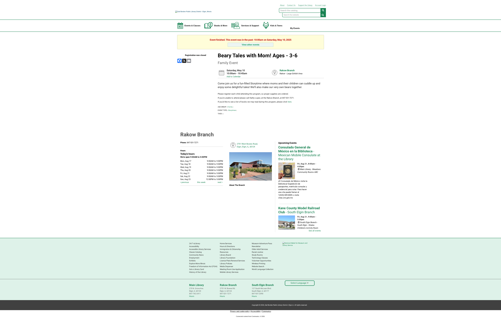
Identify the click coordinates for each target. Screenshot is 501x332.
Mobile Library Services (229, 272)
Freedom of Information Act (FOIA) (203, 266)
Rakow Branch (287, 70)
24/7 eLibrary (194, 243)
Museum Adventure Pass (262, 243)
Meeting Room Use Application (232, 269)
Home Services (226, 243)
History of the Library (197, 272)
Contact (291, 5)
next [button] (220, 182)
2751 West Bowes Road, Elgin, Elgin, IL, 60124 (247, 145)
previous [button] (185, 182)
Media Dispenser (226, 266)
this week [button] (201, 182)
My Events (295, 28)
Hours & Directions (227, 246)
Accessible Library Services (200, 249)
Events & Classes (192, 25)
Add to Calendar (234, 76)
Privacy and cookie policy (240, 311)
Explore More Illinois (197, 263)
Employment (194, 258)
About (282, 5)
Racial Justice (257, 252)
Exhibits (192, 261)
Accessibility (194, 246)
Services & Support (250, 25)
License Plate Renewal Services (232, 261)
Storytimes (232, 110)
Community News (196, 255)
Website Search (258, 266)
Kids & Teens (276, 25)
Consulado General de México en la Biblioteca (299, 153)
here (289, 102)
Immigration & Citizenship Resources (230, 250)
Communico (266, 311)
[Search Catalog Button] (323, 10)
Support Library (305, 5)
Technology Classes (260, 258)
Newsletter (256, 246)
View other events (250, 44)
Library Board (225, 255)
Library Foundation (227, 258)
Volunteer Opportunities (261, 261)
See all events (315, 231)
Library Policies (226, 263)
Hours (191, 296)
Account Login (320, 5)
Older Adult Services (260, 249)
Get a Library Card (196, 269)
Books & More (220, 25)
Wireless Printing (258, 263)
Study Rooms (257, 255)
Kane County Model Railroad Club (299, 210)
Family (230, 107)
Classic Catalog (195, 252)
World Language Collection (262, 269)
